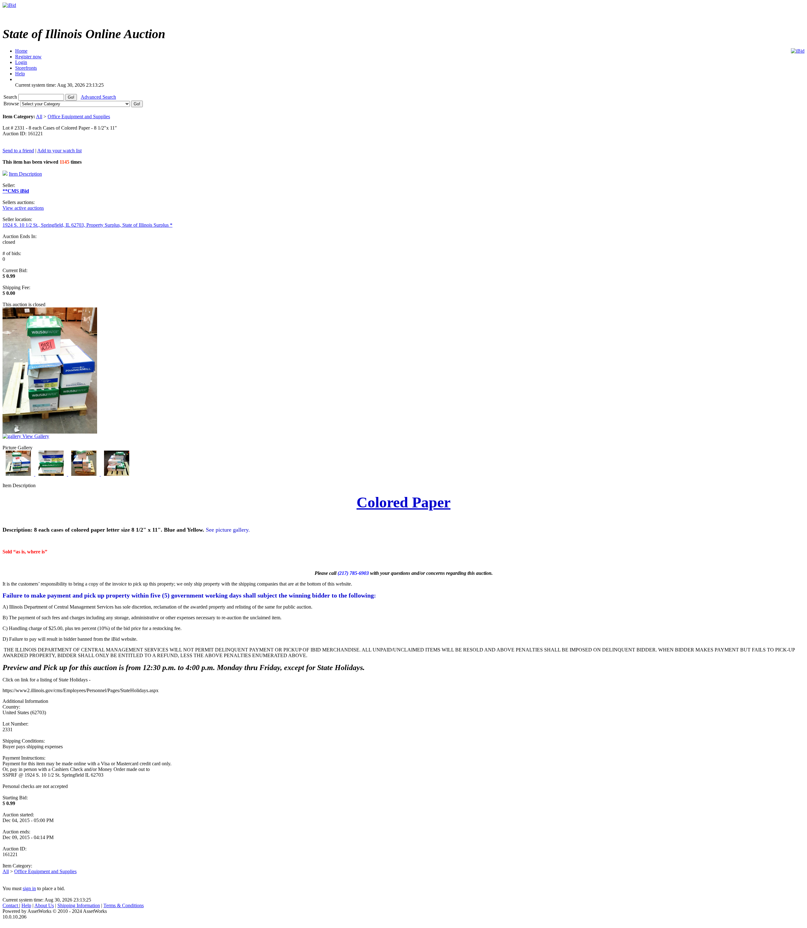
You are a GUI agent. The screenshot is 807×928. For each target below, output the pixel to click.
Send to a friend (18, 150)
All (39, 116)
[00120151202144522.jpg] (19, 474)
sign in (29, 888)
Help (26, 905)
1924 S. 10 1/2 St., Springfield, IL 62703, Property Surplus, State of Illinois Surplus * (87, 225)
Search (10, 97)
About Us (44, 905)
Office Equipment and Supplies (79, 116)
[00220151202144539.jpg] (51, 474)
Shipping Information (78, 905)
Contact (11, 905)
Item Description (25, 174)
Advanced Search (98, 97)
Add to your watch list (59, 150)
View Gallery (35, 436)
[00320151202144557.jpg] (84, 474)
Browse (11, 103)
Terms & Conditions (123, 905)
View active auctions (23, 208)
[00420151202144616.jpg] (116, 474)
